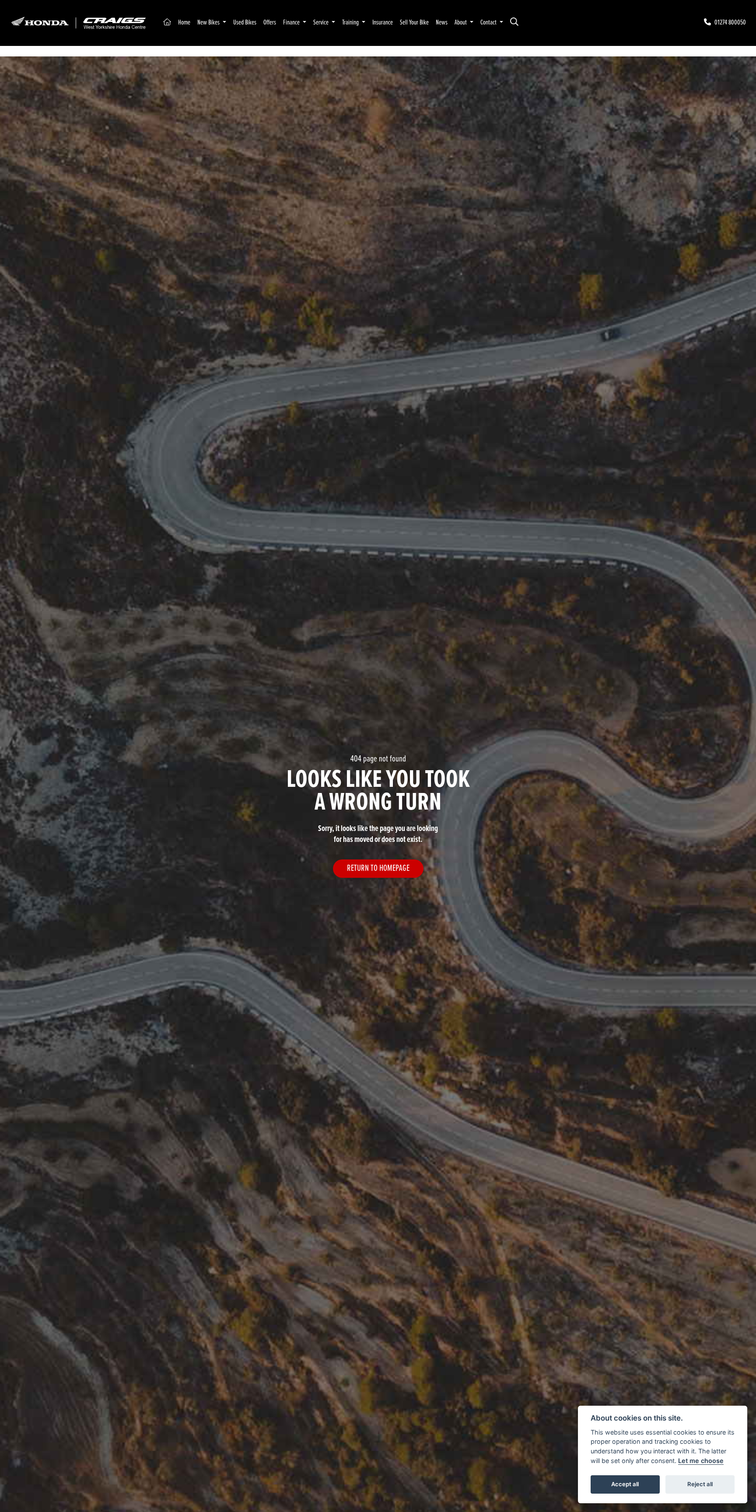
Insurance (382, 22)
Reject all (700, 1484)
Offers (269, 22)
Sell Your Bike (414, 22)
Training (351, 22)
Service (321, 22)
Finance (292, 22)
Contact (489, 22)
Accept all (625, 1484)
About (461, 22)
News (442, 22)
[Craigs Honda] (78, 22)
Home (184, 22)
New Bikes (209, 22)
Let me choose (701, 1460)
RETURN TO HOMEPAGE (378, 868)
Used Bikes (244, 22)
